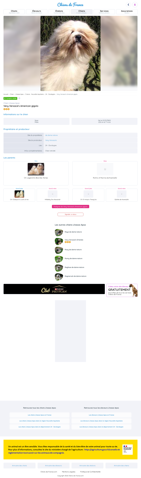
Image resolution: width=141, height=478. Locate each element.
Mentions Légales (68, 472)
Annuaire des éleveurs (53, 466)
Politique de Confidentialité (90, 472)
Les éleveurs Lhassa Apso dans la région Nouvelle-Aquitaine (101, 421)
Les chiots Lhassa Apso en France (39, 415)
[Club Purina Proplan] (54, 289)
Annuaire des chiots (19, 466)
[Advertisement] (70, 331)
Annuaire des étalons (87, 466)
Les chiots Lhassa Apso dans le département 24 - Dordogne (39, 427)
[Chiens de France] (70, 5)
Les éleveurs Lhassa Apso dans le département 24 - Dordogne (101, 427)
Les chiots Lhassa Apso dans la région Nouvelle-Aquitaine (39, 421)
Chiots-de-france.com (49, 472)
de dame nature (51, 135)
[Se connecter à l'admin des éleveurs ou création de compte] (135, 4)
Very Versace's (51, 140)
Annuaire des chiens (121, 466)
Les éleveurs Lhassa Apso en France (101, 415)
